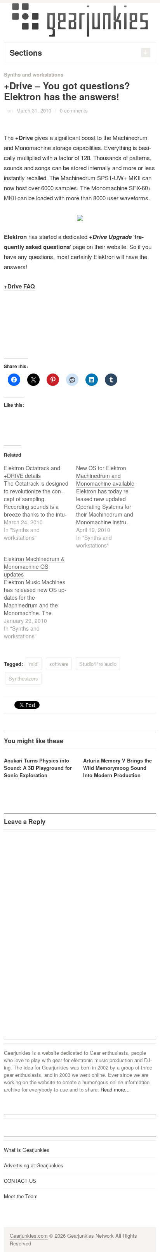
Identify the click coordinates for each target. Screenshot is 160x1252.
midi (33, 663)
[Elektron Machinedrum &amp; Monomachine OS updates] (40, 597)
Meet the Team (21, 1196)
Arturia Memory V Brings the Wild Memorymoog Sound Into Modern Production (117, 768)
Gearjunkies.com (29, 1235)
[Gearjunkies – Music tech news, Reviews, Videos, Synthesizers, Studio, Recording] (80, 19)
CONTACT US (20, 1180)
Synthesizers (23, 678)
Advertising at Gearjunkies (33, 1165)
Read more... (115, 1089)
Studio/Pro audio (98, 663)
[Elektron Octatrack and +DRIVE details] (40, 502)
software (58, 663)
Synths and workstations (33, 74)
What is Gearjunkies (26, 1149)
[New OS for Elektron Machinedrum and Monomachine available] (112, 506)
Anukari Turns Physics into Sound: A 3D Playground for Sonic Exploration (38, 768)
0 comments (74, 110)
